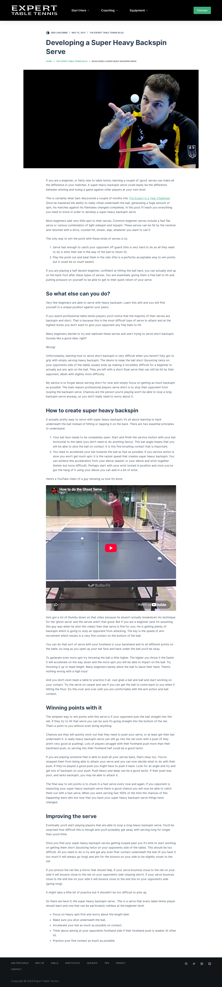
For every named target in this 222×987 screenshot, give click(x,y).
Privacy (120, 963)
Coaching (108, 10)
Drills (54, 963)
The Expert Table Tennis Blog (106, 32)
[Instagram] (201, 963)
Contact (16, 969)
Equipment (137, 10)
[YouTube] (209, 963)
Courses (202, 10)
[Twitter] (194, 963)
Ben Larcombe (59, 32)
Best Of (39, 963)
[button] (88, 10)
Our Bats (92, 963)
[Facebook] (186, 963)
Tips (106, 963)
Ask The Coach (19, 963)
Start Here (78, 10)
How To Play (72, 963)
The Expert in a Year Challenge (149, 198)
